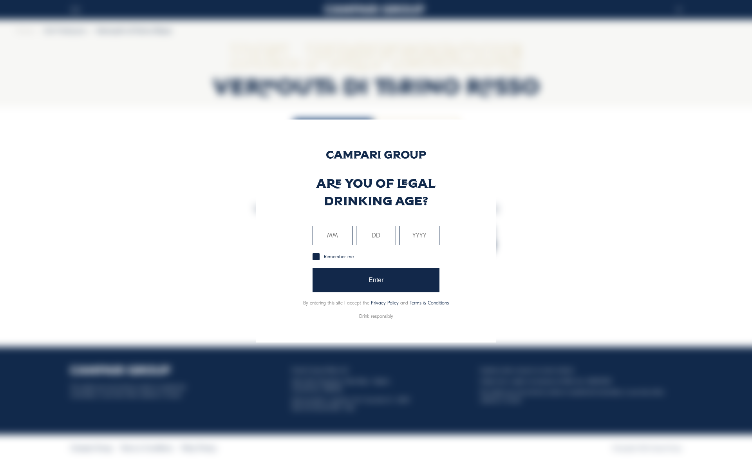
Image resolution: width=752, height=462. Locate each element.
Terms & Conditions (429, 303)
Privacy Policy (385, 303)
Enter (376, 280)
